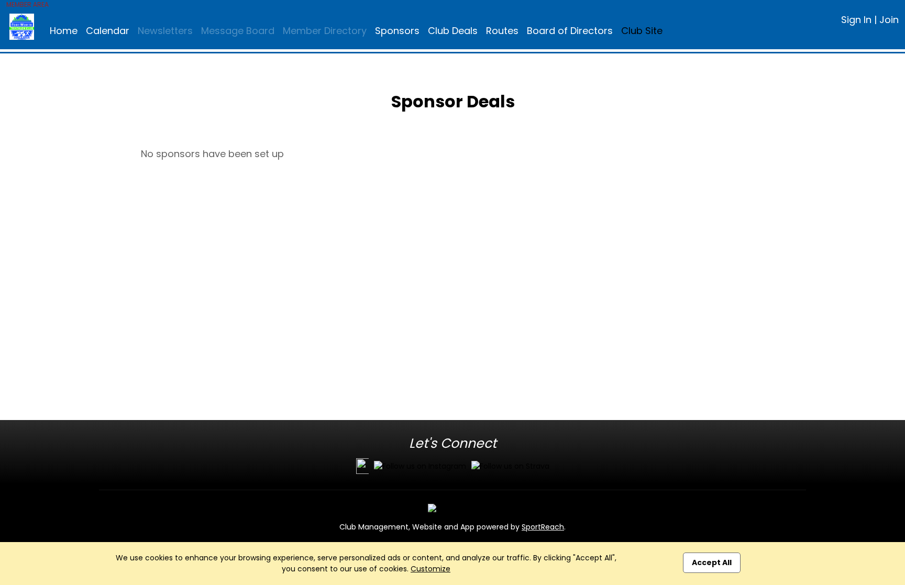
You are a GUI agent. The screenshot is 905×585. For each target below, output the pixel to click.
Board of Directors (570, 30)
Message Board (237, 30)
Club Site (642, 30)
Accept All (712, 562)
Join (889, 19)
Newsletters (165, 30)
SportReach (543, 527)
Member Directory (325, 30)
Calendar (107, 30)
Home (64, 30)
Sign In (856, 19)
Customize (430, 569)
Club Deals (453, 30)
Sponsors (397, 30)
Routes (502, 30)
